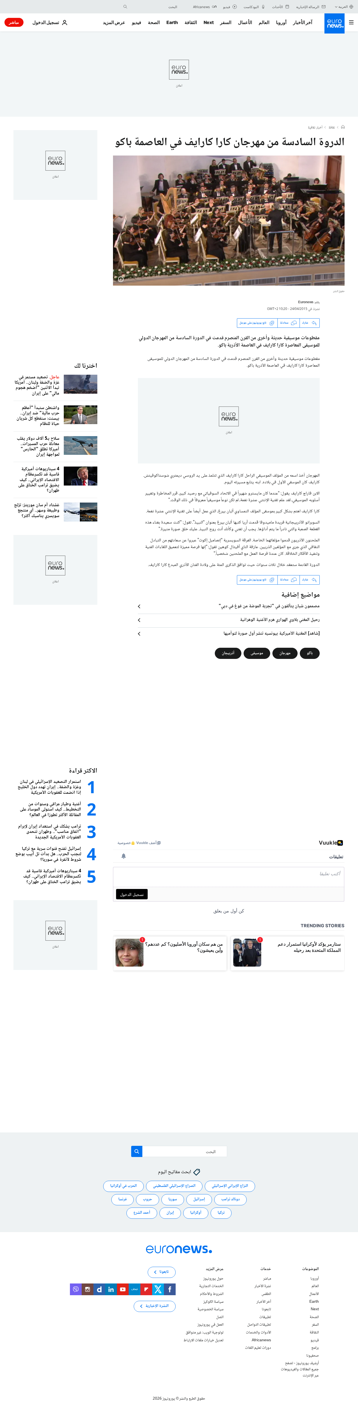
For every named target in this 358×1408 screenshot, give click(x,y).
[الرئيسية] (343, 127)
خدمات (265, 1269)
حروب (147, 1199)
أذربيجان (228, 653)
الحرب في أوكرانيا (123, 1186)
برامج (315, 1348)
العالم (264, 22)
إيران (170, 1212)
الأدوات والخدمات (258, 1332)
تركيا (221, 1212)
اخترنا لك (85, 366)
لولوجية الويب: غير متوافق (204, 1332)
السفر (225, 22)
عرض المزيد (214, 1269)
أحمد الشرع (141, 1212)
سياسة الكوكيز (213, 1301)
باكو (310, 653)
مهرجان (285, 653)
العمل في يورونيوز (210, 1324)
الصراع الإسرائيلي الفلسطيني (174, 1186)
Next (209, 22)
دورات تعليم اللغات (258, 1348)
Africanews (261, 1340)
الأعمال (245, 22)
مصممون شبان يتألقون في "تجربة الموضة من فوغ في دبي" (269, 606)
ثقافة (332, 128)
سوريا (172, 1199)
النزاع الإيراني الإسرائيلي (230, 1186)
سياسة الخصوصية (210, 1309)
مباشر (14, 22)
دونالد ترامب (230, 1199)
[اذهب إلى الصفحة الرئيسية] (334, 23)
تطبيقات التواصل (259, 1324)
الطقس (266, 1294)
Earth (172, 22)
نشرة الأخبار (263, 1286)
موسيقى (257, 653)
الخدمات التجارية (211, 1286)
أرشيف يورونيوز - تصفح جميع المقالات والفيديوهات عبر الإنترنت (300, 1369)
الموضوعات (310, 1269)
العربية (343, 6)
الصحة (154, 22)
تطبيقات (265, 1317)
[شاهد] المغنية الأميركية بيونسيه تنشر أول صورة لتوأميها (271, 634)
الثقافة (191, 22)
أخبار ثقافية (315, 128)
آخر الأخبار (302, 22)
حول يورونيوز (213, 1278)
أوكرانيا (195, 1212)
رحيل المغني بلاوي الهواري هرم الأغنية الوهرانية (280, 620)
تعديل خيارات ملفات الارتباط (203, 1340)
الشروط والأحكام (211, 1294)
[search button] (125, 6)
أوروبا (281, 22)
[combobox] (153, 6)
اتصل (219, 1317)
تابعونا (266, 1309)
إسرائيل (199, 1199)
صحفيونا (312, 1355)
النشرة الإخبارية (157, 1306)
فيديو (136, 22)
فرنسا (122, 1199)
